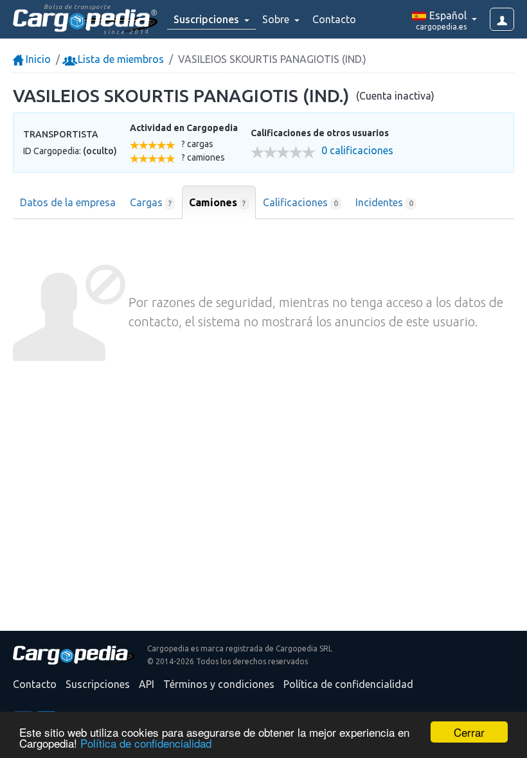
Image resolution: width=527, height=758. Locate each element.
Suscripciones (98, 684)
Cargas (151, 202)
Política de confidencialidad (145, 743)
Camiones (217, 202)
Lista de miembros (119, 59)
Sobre (277, 19)
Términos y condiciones (218, 684)
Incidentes (384, 202)
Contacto (334, 19)
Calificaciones (300, 202)
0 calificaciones (357, 150)
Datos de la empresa (68, 202)
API (146, 684)
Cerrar (469, 732)
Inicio (37, 59)
